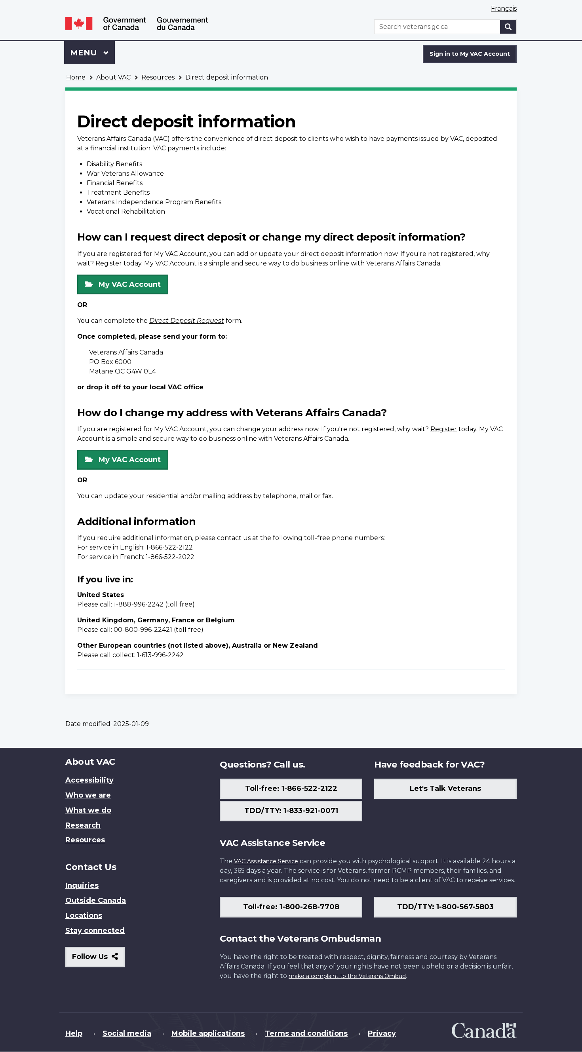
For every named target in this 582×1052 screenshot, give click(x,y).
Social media (127, 1033)
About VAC (113, 77)
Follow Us (98, 959)
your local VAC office (168, 387)
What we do (88, 810)
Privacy (382, 1033)
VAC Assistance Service (266, 861)
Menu (84, 52)
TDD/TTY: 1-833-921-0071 (291, 810)
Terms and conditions (306, 1033)
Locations (83, 915)
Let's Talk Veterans (445, 788)
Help (73, 1033)
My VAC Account (130, 284)
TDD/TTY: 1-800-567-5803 (445, 906)
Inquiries (82, 885)
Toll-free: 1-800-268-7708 (291, 906)
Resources (158, 77)
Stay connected (95, 930)
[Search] (508, 26)
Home (76, 77)
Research (83, 825)
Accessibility (89, 780)
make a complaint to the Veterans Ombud (347, 976)
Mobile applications (208, 1033)
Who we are (88, 795)
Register (108, 263)
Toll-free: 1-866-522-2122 (291, 788)
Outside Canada (95, 900)
